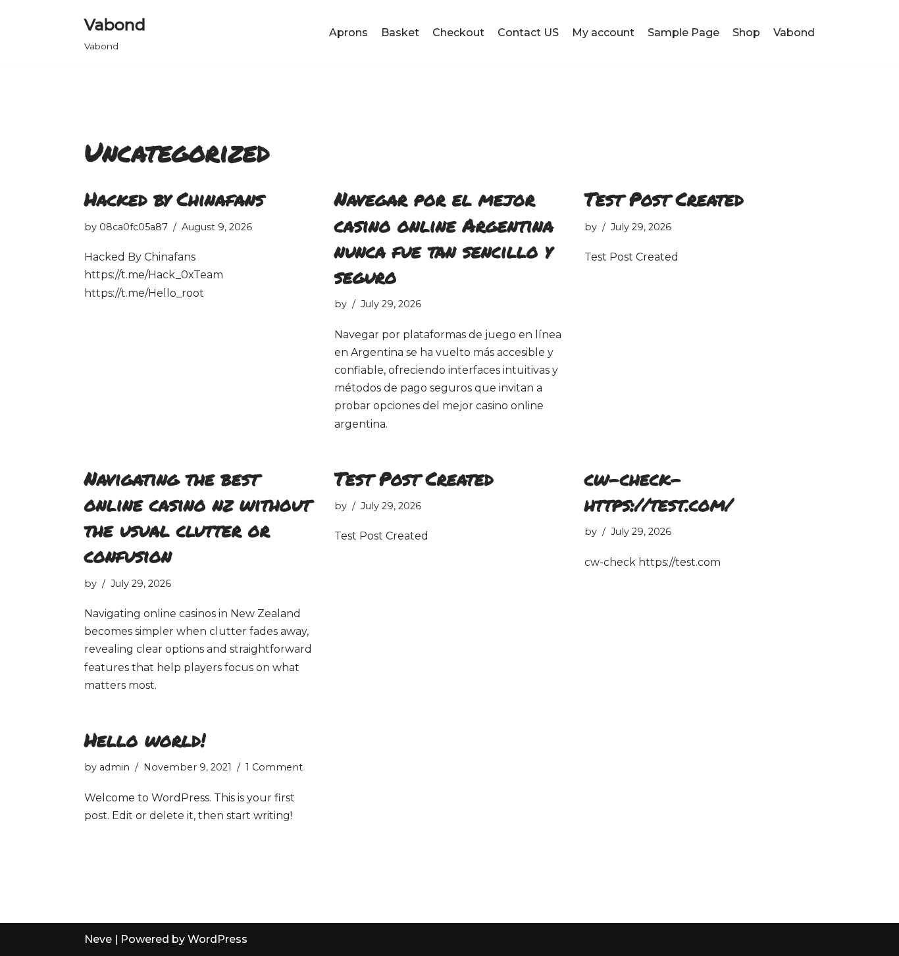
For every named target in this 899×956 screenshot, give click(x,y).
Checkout (458, 32)
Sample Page (683, 32)
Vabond (794, 32)
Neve (98, 939)
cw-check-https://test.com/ (658, 491)
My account (603, 32)
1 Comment (274, 767)
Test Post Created (664, 199)
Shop (746, 32)
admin (114, 767)
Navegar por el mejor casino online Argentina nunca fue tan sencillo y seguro (443, 237)
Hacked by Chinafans (174, 199)
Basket (400, 32)
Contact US (528, 32)
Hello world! (144, 739)
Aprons (348, 32)
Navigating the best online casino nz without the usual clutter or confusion (197, 517)
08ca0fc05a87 (133, 227)
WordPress (217, 939)
